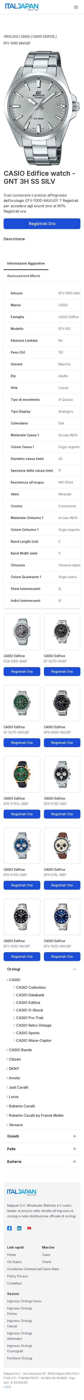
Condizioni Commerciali (24, 1269)
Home (11, 1255)
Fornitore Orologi (19, 1358)
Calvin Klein (50, 1269)
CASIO (25, 36)
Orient (46, 1262)
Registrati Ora (42, 223)
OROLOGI (11, 36)
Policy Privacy (17, 1276)
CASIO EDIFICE (44, 36)
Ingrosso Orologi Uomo (24, 1301)
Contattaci (14, 1283)
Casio (46, 1255)
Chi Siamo (14, 1262)
